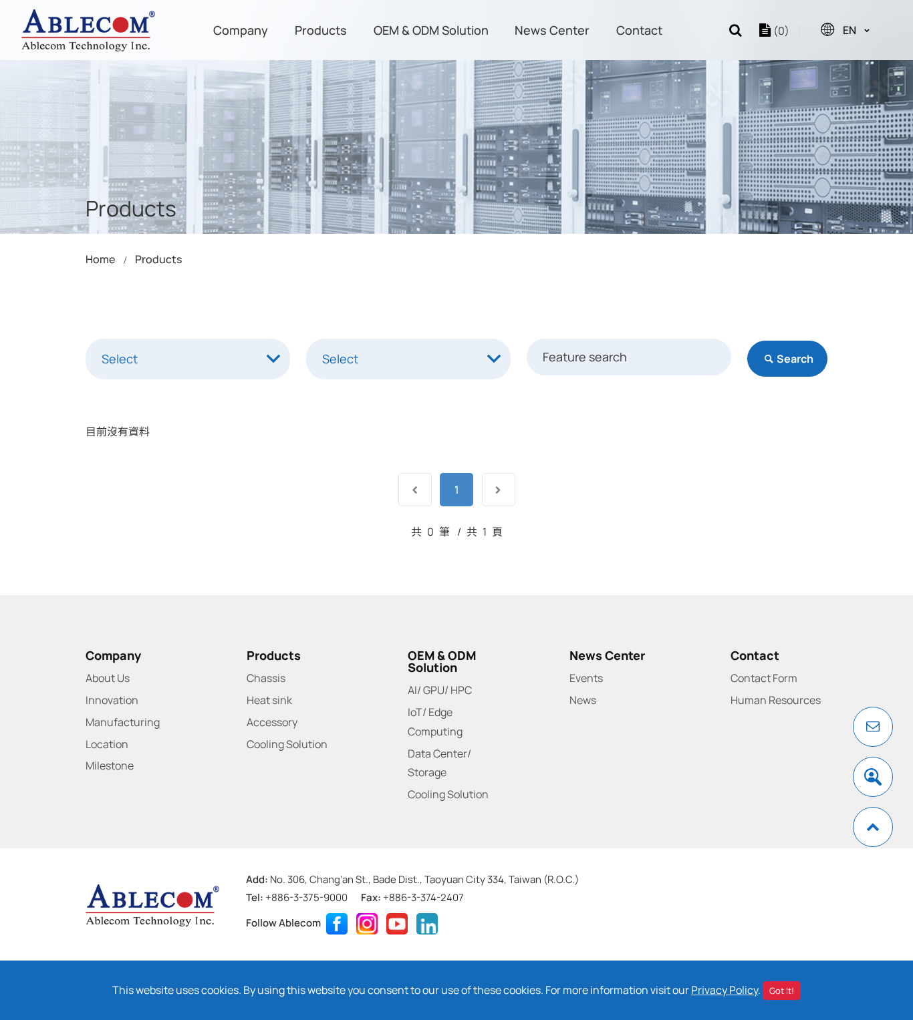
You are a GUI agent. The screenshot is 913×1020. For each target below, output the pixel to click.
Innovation (112, 700)
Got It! (781, 991)
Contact (639, 30)
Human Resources (776, 700)
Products (321, 30)
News (582, 700)
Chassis (266, 678)
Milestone (110, 765)
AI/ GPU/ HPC (440, 690)
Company (240, 30)
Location (107, 744)
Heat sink (269, 700)
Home (100, 259)
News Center (552, 30)
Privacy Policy (724, 990)
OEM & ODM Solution (431, 30)
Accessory (272, 722)
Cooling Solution (287, 744)
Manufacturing (123, 722)
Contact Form (764, 678)
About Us (108, 678)
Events (586, 678)
